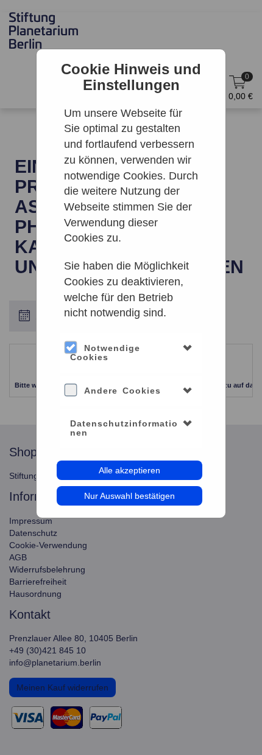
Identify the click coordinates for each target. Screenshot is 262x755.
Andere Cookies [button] (122, 390)
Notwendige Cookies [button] (105, 352)
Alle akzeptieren (129, 470)
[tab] (131, 353)
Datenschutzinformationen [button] (124, 428)
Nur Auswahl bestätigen (129, 496)
